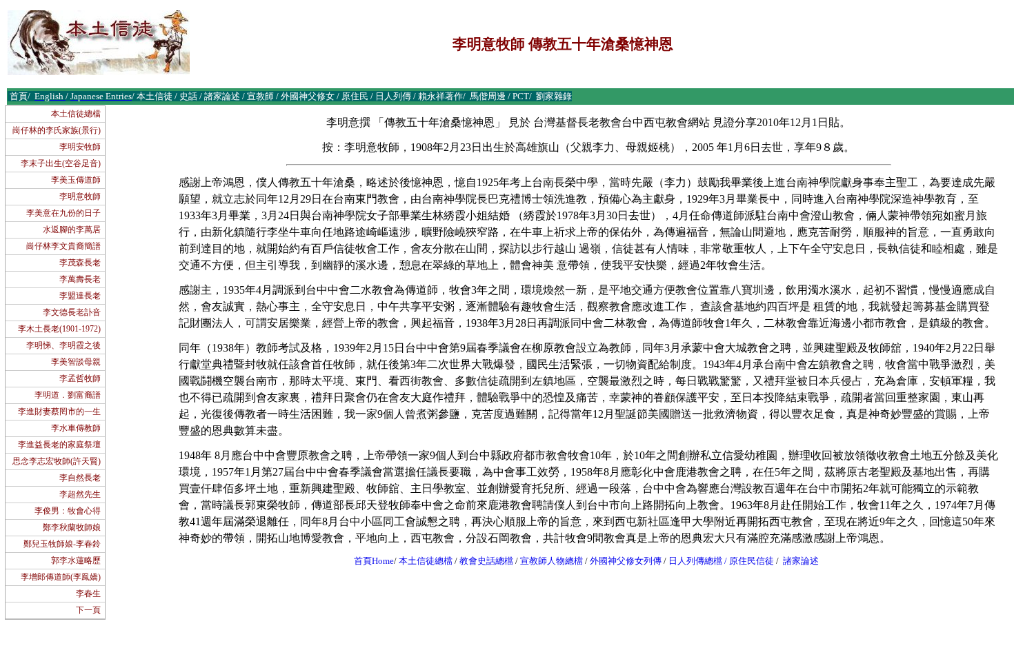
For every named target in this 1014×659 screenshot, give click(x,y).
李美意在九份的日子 (63, 213)
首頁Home (374, 561)
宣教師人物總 (547, 561)
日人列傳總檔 (695, 561)
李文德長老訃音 (72, 312)
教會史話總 (481, 561)
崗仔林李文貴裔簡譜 (63, 246)
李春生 (88, 593)
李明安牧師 (80, 147)
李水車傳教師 (76, 428)
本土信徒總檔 (76, 114)
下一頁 (88, 610)
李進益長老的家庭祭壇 (59, 444)
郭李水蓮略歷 (76, 560)
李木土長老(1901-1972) (59, 329)
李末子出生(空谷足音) (61, 163)
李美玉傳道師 (76, 180)
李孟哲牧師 (80, 378)
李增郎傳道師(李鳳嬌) (61, 577)
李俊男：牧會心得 (67, 511)
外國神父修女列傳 (626, 561)
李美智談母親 (76, 362)
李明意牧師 (80, 196)
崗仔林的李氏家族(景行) (56, 130)
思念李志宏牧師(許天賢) (56, 461)
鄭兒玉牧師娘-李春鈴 (62, 544)
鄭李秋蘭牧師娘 (72, 527)
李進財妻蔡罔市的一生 (59, 411)
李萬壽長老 (80, 279)
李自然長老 (80, 478)
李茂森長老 (80, 262)
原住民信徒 (751, 561)
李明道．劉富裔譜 (67, 395)
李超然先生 (80, 494)
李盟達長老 (80, 296)
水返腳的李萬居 (72, 229)
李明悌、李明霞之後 (63, 345)
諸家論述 (801, 561)
